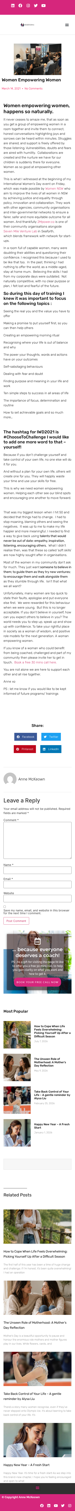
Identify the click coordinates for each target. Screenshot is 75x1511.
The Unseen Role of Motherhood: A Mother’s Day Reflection (50, 1062)
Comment (11, 820)
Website (8, 893)
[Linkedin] (13, 5)
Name (8, 864)
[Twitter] (36, 5)
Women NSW (54, 189)
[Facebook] (20, 5)
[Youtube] (43, 5)
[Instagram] (28, 5)
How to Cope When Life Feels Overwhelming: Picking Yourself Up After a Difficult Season (52, 1031)
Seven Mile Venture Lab (20, 231)
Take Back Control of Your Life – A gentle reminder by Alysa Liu (52, 1095)
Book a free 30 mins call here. (35, 662)
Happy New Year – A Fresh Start (26, 1465)
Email (8, 878)
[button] (67, 25)
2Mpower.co (46, 222)
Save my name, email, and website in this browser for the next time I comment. (36, 912)
